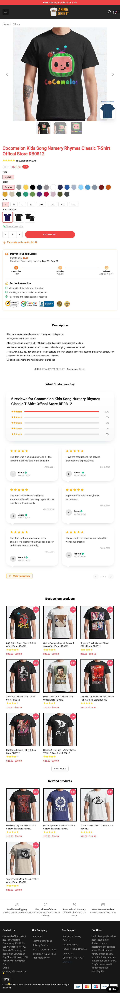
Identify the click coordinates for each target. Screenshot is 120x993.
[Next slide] (112, 74)
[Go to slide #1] (43, 128)
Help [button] (114, 989)
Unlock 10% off (6, 979)
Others (16, 24)
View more (60, 769)
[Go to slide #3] (76, 128)
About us (37, 936)
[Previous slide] (7, 74)
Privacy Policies (40, 945)
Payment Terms (70, 944)
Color (5, 182)
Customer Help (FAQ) (73, 957)
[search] (109, 12)
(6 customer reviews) (26, 160)
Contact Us (68, 953)
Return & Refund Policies (75, 949)
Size (4, 199)
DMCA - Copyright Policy (45, 949)
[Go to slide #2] (60, 128)
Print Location (9, 209)
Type (4, 172)
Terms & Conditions (42, 941)
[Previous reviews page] (96, 576)
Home (5, 24)
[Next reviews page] (111, 576)
